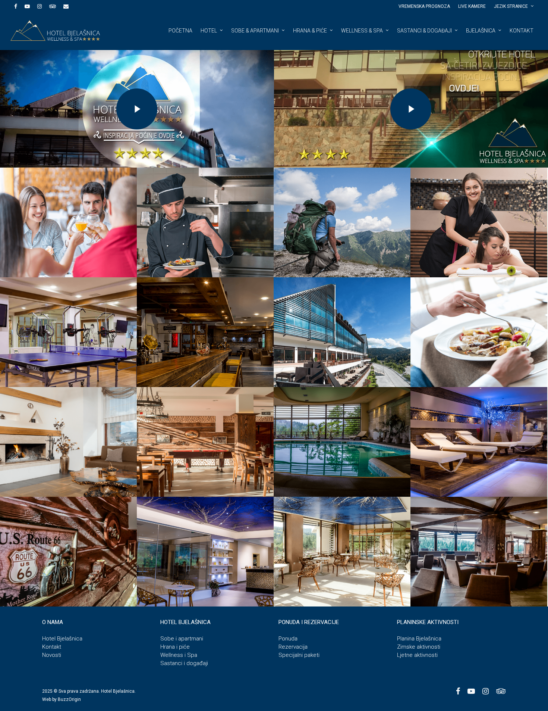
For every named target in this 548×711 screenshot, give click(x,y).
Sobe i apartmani (181, 638)
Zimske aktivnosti (418, 646)
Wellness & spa (362, 31)
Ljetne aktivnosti (417, 655)
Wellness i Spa (178, 655)
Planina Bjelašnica (419, 638)
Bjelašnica (480, 31)
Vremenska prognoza (424, 6)
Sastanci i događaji (184, 663)
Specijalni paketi (298, 655)
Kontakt (521, 31)
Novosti (51, 655)
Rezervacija (293, 646)
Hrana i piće (175, 646)
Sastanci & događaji (424, 31)
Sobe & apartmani (255, 31)
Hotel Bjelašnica (62, 638)
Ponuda (287, 638)
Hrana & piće (310, 31)
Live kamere (472, 6)
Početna (180, 31)
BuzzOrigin (69, 699)
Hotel (209, 31)
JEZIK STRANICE (511, 6)
